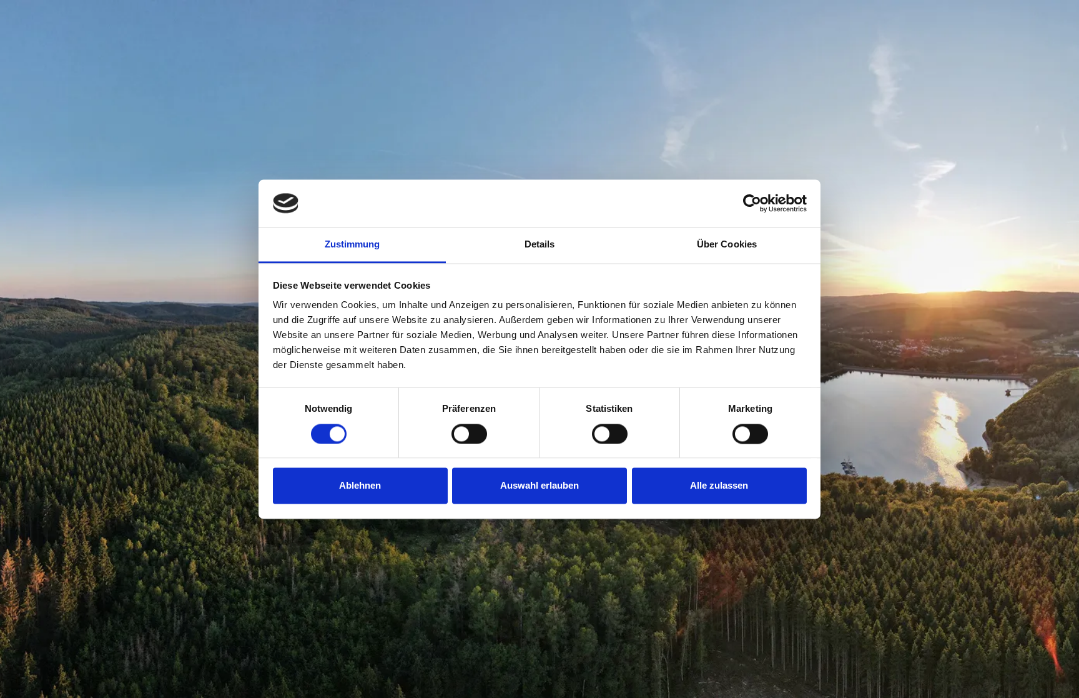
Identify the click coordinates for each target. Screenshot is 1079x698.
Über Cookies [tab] (727, 244)
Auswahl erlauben (539, 486)
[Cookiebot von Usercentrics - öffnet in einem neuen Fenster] (752, 203)
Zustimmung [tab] (352, 244)
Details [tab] (540, 244)
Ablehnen (360, 486)
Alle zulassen (719, 486)
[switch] (469, 434)
